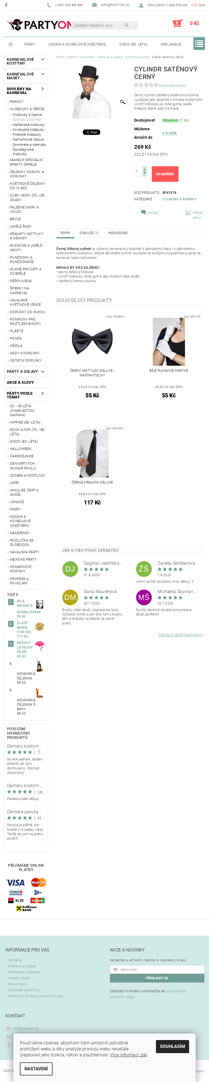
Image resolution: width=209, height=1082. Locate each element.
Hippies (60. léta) (25, 422)
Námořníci (19, 533)
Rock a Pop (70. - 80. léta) (27, 432)
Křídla (16, 346)
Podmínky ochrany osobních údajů (35, 996)
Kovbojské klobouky (28, 130)
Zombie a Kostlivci (27, 475)
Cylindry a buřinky (27, 119)
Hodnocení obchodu (24, 972)
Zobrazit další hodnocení (180, 635)
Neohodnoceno (172, 85)
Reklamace (171, 44)
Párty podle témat (20, 395)
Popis (65, 233)
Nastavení (36, 1068)
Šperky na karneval (19, 290)
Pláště (16, 331)
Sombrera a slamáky (29, 145)
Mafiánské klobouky (29, 125)
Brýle (15, 219)
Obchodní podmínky (24, 990)
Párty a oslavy (22, 371)
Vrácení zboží (19, 978)
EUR (202, 5)
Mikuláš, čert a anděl (24, 492)
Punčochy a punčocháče (21, 259)
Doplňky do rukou (27, 312)
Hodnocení (118, 233)
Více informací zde (128, 1054)
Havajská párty (24, 552)
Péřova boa (21, 281)
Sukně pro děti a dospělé (25, 271)
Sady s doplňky (25, 353)
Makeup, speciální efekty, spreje (26, 162)
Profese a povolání (19, 581)
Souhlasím (172, 1046)
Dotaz (153, 212)
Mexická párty (23, 559)
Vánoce (17, 502)
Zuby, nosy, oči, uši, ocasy (27, 197)
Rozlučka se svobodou (22, 542)
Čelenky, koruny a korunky (27, 174)
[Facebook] (7, 5)
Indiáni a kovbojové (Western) (77, 44)
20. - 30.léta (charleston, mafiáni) (22, 410)
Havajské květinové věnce (25, 302)
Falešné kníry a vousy (24, 209)
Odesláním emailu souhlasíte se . (148, 994)
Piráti (29, 44)
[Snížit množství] (144, 173)
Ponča (16, 338)
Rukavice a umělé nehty (26, 247)
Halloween (20, 449)
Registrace (178, 5)
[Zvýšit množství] (144, 168)
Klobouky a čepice (27, 109)
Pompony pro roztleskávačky (25, 321)
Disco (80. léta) (133, 44)
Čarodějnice (22, 456)
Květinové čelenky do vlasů (27, 186)
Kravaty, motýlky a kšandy (26, 236)
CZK (194, 5)
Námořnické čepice (28, 139)
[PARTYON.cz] (40, 26)
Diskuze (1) (89, 233)
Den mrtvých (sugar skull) (23, 465)
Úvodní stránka (11, 44)
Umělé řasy (21, 226)
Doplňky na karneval (19, 91)
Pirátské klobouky (27, 134)
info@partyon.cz (26, 1028)
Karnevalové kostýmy (20, 61)
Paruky (17, 101)
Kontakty (15, 960)
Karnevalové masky (20, 76)
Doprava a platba (21, 966)
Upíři (14, 483)
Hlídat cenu (198, 215)
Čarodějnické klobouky (23, 151)
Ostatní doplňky (26, 360)
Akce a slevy (20, 382)
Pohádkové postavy (20, 569)
